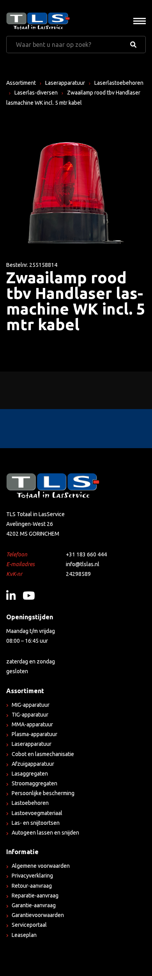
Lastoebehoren (30, 803)
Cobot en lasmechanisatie (43, 754)
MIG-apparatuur (30, 705)
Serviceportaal (29, 925)
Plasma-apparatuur (34, 734)
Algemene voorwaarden (41, 866)
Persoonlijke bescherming (43, 793)
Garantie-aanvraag (34, 905)
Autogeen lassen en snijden (45, 832)
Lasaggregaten (30, 773)
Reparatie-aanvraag (35, 895)
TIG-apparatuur (30, 714)
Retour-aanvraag (32, 886)
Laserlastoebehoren (118, 83)
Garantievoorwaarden (38, 915)
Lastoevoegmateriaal (37, 813)
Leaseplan (24, 935)
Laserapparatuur (65, 83)
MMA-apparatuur (32, 724)
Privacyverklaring (32, 875)
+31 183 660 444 (86, 554)
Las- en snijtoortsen (36, 823)
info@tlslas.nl (82, 564)
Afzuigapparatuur (33, 764)
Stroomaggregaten (34, 783)
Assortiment (21, 83)
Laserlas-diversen (36, 92)
